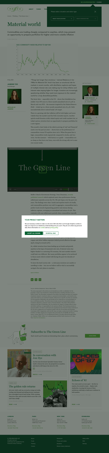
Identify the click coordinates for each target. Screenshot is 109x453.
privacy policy (54, 227)
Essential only (51, 233)
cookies (42, 227)
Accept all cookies (33, 233)
